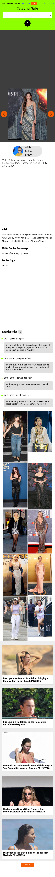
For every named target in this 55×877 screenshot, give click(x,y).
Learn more (25, 3)
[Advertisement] (27, 59)
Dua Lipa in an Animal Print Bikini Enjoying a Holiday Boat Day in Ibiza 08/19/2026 (25, 679)
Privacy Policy (48, 3)
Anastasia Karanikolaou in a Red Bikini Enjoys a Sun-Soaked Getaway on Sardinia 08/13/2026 (27, 767)
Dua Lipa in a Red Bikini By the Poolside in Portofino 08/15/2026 (24, 723)
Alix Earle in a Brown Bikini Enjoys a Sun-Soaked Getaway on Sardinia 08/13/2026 (24, 810)
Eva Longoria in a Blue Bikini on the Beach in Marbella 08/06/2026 (25, 854)
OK (34, 3)
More (27, 864)
